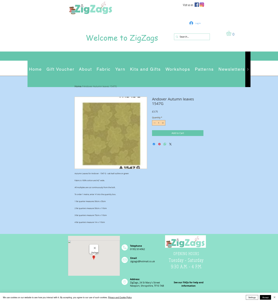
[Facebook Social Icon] (197, 4)
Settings (252, 297)
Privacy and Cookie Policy (120, 297)
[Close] (274, 297)
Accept (265, 297)
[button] (231, 33)
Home (78, 86)
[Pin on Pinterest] (159, 144)
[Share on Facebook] (154, 144)
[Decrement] (154, 122)
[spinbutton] (158, 122)
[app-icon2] (202, 4)
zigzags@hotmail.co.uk (142, 261)
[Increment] (163, 122)
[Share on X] (170, 144)
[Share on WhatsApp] (165, 144)
